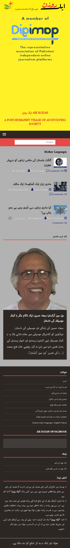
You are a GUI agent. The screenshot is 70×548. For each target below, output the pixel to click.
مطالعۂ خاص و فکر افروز (58, 405)
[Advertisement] (35, 86)
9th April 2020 (18, 171)
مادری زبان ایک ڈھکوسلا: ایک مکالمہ (32, 184)
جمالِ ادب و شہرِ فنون (59, 393)
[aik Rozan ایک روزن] (35, 9)
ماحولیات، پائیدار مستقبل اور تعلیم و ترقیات (51, 416)
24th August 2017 (35, 218)
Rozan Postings (37, 171)
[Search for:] (35, 142)
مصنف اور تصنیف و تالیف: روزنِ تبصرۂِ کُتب (51, 411)
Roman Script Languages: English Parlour (49, 422)
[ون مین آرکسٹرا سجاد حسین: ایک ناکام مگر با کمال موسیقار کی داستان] (35, 278)
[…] (61, 353)
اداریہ (65, 381)
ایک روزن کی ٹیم (61, 462)
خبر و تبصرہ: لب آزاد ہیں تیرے (56, 387)
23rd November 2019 (18, 189)
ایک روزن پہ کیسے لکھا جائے (56, 468)
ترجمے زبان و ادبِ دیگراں (58, 399)
